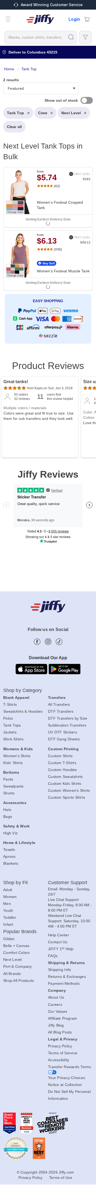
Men (7, 903)
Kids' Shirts (13, 763)
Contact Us (57, 942)
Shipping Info (59, 969)
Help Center (58, 935)
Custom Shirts (60, 756)
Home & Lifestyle (19, 842)
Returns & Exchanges (67, 976)
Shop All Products (18, 980)
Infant (8, 924)
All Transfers (59, 704)
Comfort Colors (16, 952)
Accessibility (58, 1060)
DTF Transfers (60, 711)
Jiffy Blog (56, 1025)
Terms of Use (60, 1177)
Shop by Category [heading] (22, 690)
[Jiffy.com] (40, 19)
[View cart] (87, 19)
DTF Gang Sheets (64, 739)
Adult (7, 890)
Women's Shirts (17, 756)
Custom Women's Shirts (69, 790)
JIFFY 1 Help (61, 949)
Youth (8, 910)
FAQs (53, 956)
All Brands (12, 973)
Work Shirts (13, 739)
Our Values (57, 1011)
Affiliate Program (62, 1018)
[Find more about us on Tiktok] (59, 641)
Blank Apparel (16, 697)
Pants (8, 779)
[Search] (71, 37)
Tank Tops (12, 725)
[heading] (48, 206)
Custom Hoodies (62, 770)
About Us (56, 997)
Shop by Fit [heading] (15, 882)
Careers (55, 1004)
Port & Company (17, 966)
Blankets (10, 863)
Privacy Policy (60, 1046)
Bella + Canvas (16, 946)
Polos (8, 718)
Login (74, 19)
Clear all (14, 127)
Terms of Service (62, 1053)
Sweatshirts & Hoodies (22, 711)
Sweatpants (13, 786)
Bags (7, 816)
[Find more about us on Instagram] (48, 641)
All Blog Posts (60, 1032)
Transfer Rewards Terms (69, 1067)
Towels (9, 849)
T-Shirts (10, 704)
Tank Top (15, 113)
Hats (7, 809)
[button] (8, 19)
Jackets (10, 732)
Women (10, 897)
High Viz (10, 833)
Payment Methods (64, 983)
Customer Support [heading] (67, 882)
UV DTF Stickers (62, 732)
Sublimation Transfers (67, 725)
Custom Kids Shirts (64, 783)
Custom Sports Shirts (66, 797)
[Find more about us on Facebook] (37, 641)
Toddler (9, 917)
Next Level (71, 113)
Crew (42, 113)
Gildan (9, 939)
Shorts (9, 793)
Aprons (9, 856)
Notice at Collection (65, 1085)
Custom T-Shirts (62, 763)
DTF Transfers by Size (67, 718)
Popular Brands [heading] (20, 931)
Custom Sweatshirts (65, 776)
